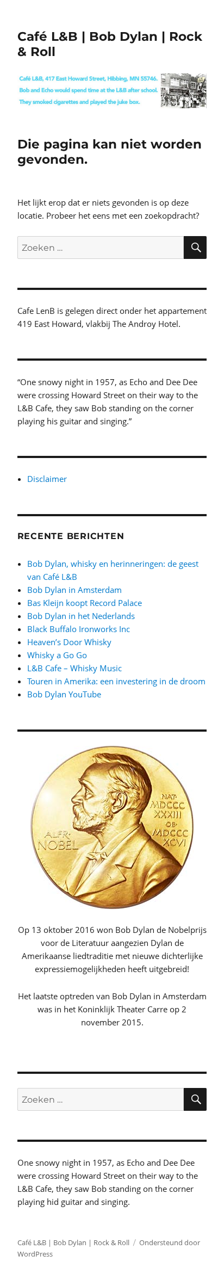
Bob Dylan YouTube (64, 694)
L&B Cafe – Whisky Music (74, 668)
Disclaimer (47, 478)
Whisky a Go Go (57, 655)
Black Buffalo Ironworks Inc (78, 628)
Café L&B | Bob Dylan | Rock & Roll (73, 1242)
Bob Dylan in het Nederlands (81, 615)
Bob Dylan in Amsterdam (74, 589)
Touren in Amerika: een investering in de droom (116, 681)
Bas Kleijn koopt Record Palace (84, 602)
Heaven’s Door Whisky (69, 641)
